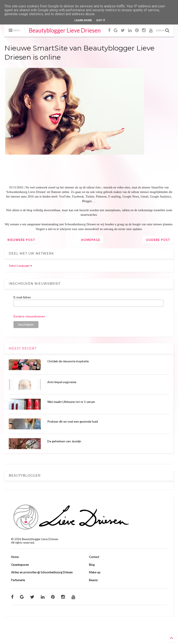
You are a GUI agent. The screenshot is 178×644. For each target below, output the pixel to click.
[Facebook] (109, 30)
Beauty (93, 580)
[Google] (115, 30)
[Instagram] (144, 30)
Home (15, 557)
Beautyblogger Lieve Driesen (65, 30)
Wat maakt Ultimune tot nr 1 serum (71, 402)
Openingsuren (20, 564)
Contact (94, 557)
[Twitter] (123, 30)
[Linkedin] (130, 30)
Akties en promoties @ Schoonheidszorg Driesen (42, 572)
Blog (92, 564)
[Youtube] (151, 30)
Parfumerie (18, 580)
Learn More (83, 20)
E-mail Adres (22, 297)
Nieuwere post (21, 240)
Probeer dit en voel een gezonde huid (72, 421)
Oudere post (158, 240)
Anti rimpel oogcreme (61, 382)
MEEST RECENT (22, 348)
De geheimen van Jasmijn (64, 441)
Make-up (95, 572)
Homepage (90, 240)
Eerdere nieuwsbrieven (29, 316)
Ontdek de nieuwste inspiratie (68, 361)
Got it (100, 20)
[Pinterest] (137, 30)
